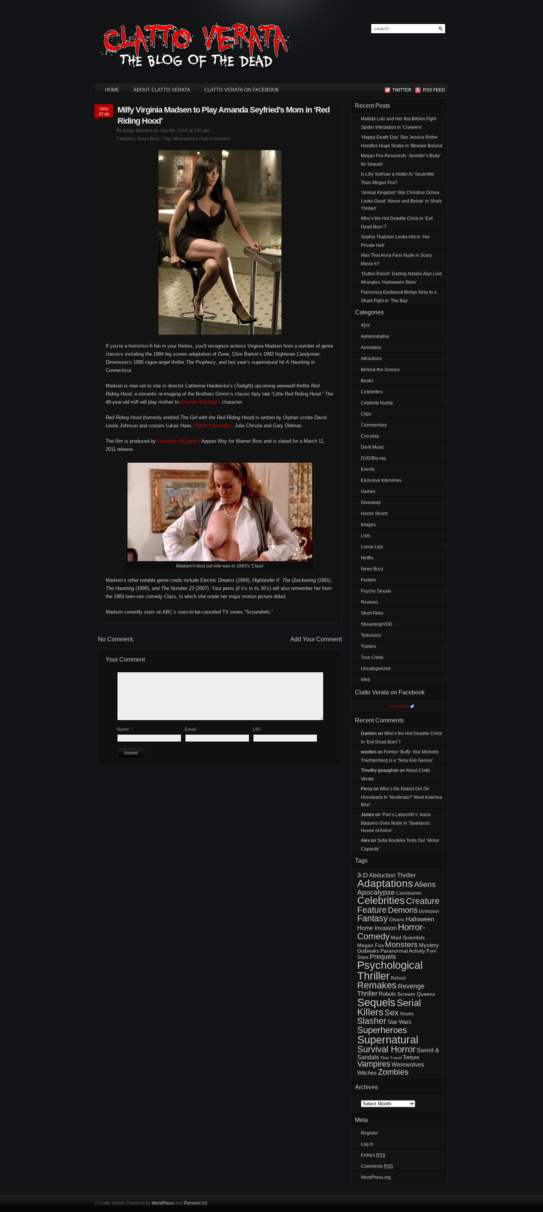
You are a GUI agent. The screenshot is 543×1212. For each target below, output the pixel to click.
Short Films (372, 613)
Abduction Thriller (392, 875)
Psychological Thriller (390, 970)
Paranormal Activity (402, 951)
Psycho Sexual (376, 591)
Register (369, 1133)
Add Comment (215, 138)
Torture (411, 1057)
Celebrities (372, 391)
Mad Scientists (408, 937)
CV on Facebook (399, 706)
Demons (403, 910)
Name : (125, 729)
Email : (192, 729)
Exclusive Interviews (381, 480)
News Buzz (148, 138)
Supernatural (387, 1040)
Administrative (375, 336)
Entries (373, 1155)
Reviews (369, 602)
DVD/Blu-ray (373, 458)
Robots (387, 994)
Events (368, 469)
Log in (367, 1144)
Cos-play (370, 436)
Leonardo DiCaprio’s (178, 441)
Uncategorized (375, 668)
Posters (368, 580)
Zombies (393, 1072)
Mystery (429, 945)
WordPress (163, 1203)
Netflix (367, 557)
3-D (362, 875)
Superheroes (382, 1030)
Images (368, 524)
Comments (377, 1166)
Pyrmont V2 (195, 1203)
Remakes (377, 985)
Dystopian (429, 911)
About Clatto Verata (161, 90)
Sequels (376, 1002)
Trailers (368, 646)
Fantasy (372, 918)
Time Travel (391, 1058)
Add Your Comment (316, 639)
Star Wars (399, 1022)
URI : (258, 729)
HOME (112, 90)
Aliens (425, 884)
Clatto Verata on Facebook (241, 90)
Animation (371, 347)
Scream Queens (416, 994)
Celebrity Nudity (377, 402)
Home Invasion (377, 928)
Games (368, 491)
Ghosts (396, 919)
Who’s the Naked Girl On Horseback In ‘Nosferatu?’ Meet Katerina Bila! (401, 796)
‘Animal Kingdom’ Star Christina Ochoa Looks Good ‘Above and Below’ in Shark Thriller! (401, 200)
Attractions (371, 358)
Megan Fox (370, 945)
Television (371, 635)
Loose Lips (372, 546)
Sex (392, 1012)
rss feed (433, 90)
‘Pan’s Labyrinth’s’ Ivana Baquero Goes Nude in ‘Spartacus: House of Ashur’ (396, 822)
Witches (367, 1073)
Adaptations (385, 883)
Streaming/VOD (376, 624)
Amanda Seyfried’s (200, 402)
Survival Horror (386, 1049)
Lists (365, 535)
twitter (401, 90)
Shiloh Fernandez (213, 425)
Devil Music (372, 447)
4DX (365, 325)
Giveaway (371, 502)
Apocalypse (376, 892)
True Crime (372, 657)
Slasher (371, 1021)
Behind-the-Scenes (380, 369)
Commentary (374, 425)
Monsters (401, 944)
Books (367, 380)
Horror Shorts (374, 513)
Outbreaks (368, 951)
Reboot (398, 978)
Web (365, 679)
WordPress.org (376, 1177)
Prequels (383, 956)
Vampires (373, 1063)
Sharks (407, 1013)
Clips (366, 414)
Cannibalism (408, 893)
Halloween (420, 919)
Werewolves (185, 138)
